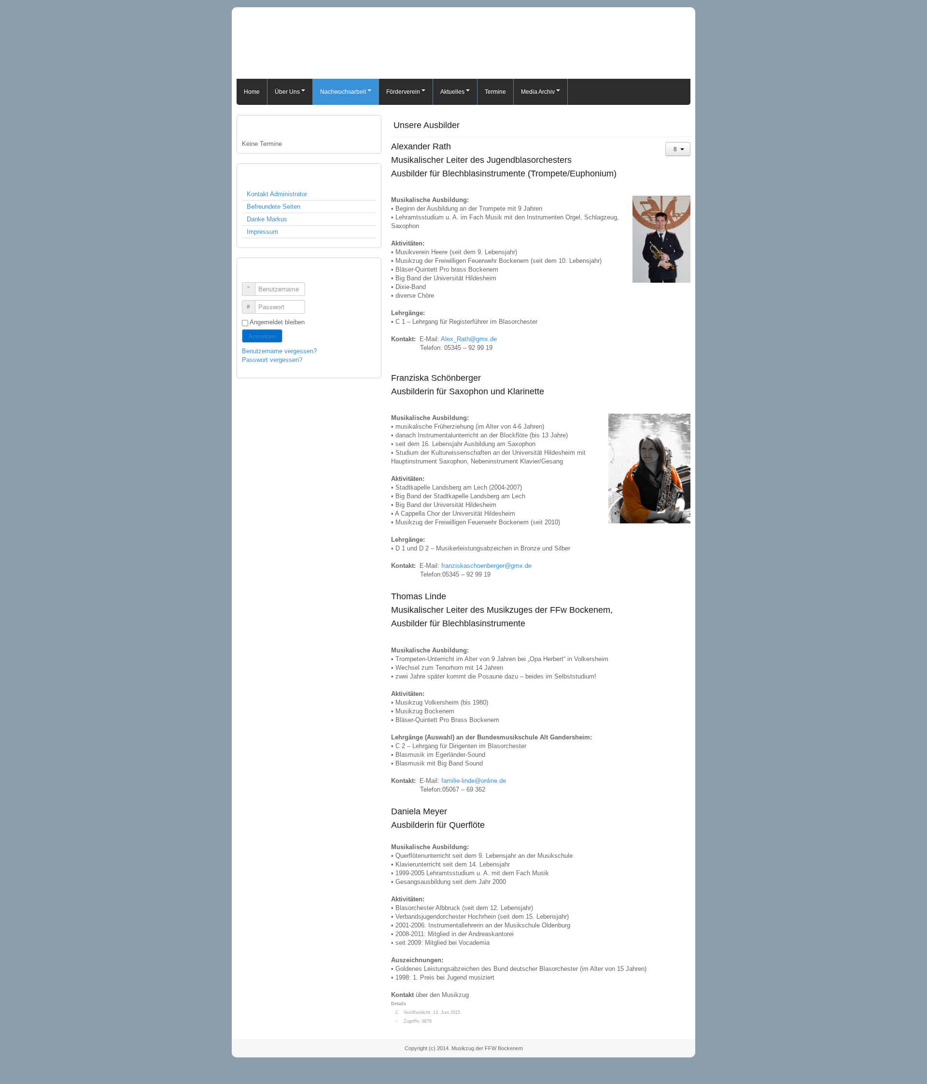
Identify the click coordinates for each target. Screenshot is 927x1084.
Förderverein (403, 91)
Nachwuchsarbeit (343, 91)
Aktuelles (452, 91)
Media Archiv (538, 91)
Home (252, 91)
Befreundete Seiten (273, 206)
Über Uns (287, 91)
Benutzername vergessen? (279, 351)
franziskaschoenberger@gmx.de (486, 565)
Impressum (262, 231)
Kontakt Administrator (277, 194)
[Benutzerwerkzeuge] (677, 149)
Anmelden (262, 335)
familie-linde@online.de (473, 780)
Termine (495, 91)
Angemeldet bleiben (277, 322)
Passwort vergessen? (272, 359)
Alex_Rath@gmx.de (469, 339)
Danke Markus (267, 219)
